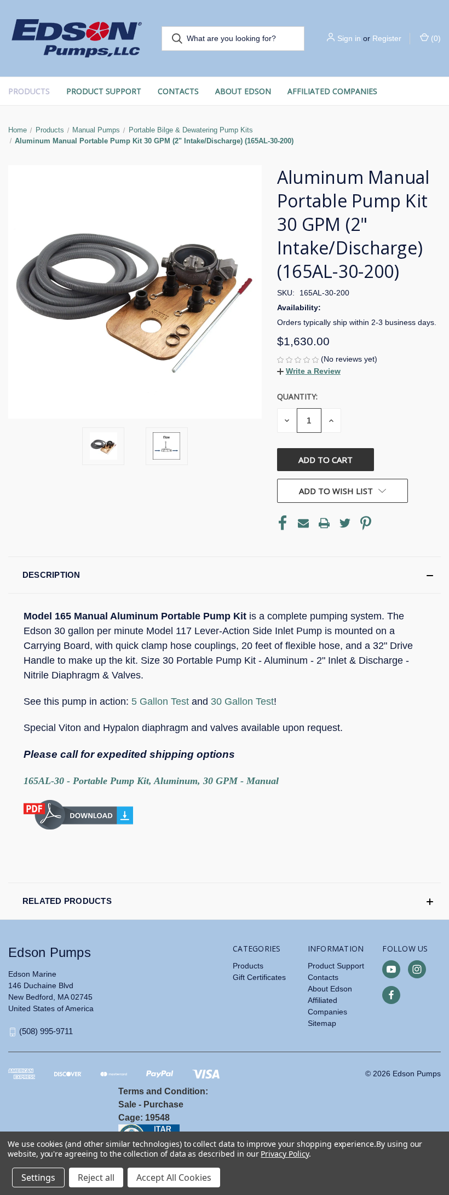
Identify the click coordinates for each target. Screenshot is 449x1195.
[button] (309, 371)
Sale (127, 1104)
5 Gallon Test (160, 701)
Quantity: (297, 396)
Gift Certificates (259, 977)
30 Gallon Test (242, 701)
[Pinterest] (365, 523)
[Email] (303, 523)
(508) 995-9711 (46, 1031)
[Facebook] (282, 523)
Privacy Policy (284, 1153)
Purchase (163, 1104)
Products (29, 91)
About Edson (243, 91)
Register (386, 38)
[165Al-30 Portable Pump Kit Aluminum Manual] (78, 814)
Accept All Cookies (173, 1177)
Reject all (96, 1177)
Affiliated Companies (332, 91)
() (435, 38)
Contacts (178, 91)
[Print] (324, 523)
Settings (38, 1177)
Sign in (349, 38)
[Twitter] (344, 523)
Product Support (103, 91)
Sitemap (322, 1023)
